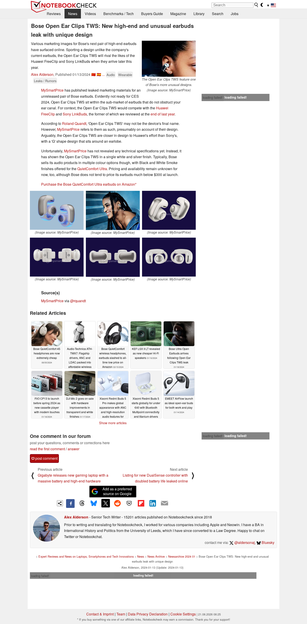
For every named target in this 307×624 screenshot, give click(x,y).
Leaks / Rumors (45, 80)
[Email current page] (164, 503)
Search (217, 13)
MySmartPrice (52, 90)
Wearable (125, 74)
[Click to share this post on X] (105, 503)
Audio (111, 74)
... (103, 74)
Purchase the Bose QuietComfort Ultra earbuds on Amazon (88, 184)
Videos (90, 13)
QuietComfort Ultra (92, 168)
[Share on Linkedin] (152, 503)
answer (73, 448)
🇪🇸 (99, 74)
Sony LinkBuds (75, 114)
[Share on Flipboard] (141, 503)
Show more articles (113, 423)
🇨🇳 (93, 74)
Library (199, 13)
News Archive (156, 556)
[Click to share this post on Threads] (82, 503)
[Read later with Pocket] (129, 503)
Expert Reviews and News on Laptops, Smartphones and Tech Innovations (86, 556)
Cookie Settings (183, 614)
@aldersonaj (244, 542)
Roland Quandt (74, 123)
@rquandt (78, 300)
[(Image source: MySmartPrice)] (57, 210)
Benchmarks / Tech (118, 13)
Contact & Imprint (100, 614)
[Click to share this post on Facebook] (70, 503)
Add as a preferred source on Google (117, 491)
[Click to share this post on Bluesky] (93, 503)
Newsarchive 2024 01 (181, 556)
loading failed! (212, 97)
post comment (46, 458)
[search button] (256, 5)
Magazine (178, 13)
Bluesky (267, 542)
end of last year (163, 114)
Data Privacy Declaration (148, 614)
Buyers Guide (152, 13)
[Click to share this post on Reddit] (117, 503)
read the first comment (47, 448)
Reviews (54, 13)
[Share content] (60, 503)
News (72, 13)
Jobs (234, 13)
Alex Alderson (42, 74)
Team (120, 614)
